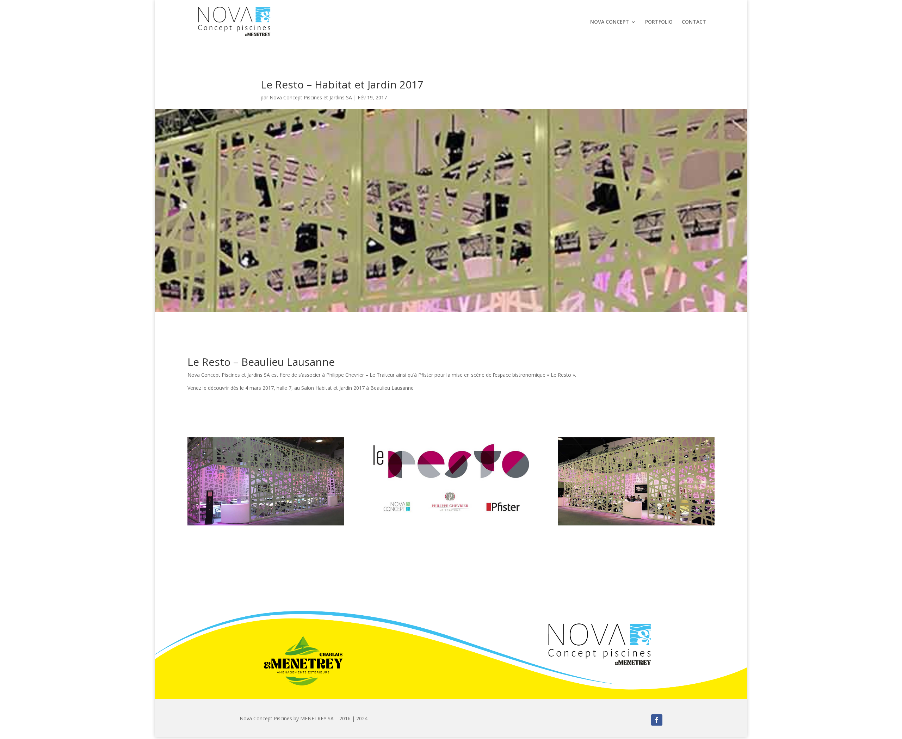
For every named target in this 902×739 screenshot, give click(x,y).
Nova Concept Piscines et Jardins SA (311, 97)
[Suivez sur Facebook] (656, 720)
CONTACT (694, 22)
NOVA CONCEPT (609, 22)
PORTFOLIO (659, 22)
